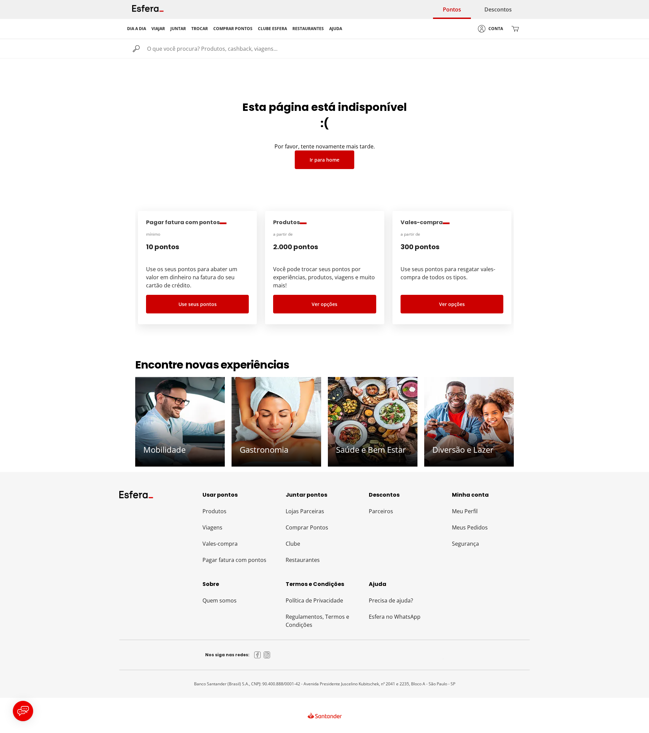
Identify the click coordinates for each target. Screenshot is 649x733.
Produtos (214, 511)
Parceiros (381, 511)
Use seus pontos (197, 304)
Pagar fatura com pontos (234, 560)
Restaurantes (303, 560)
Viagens (212, 527)
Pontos (452, 9)
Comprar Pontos (307, 527)
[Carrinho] (515, 29)
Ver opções (324, 304)
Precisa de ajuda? (391, 600)
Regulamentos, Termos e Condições (317, 621)
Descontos (498, 9)
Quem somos (219, 600)
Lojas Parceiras (305, 511)
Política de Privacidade (314, 600)
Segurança (465, 543)
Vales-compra (220, 543)
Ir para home (324, 160)
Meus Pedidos (470, 527)
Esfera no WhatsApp (394, 616)
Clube (293, 543)
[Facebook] (258, 655)
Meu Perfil (465, 511)
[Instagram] (267, 655)
